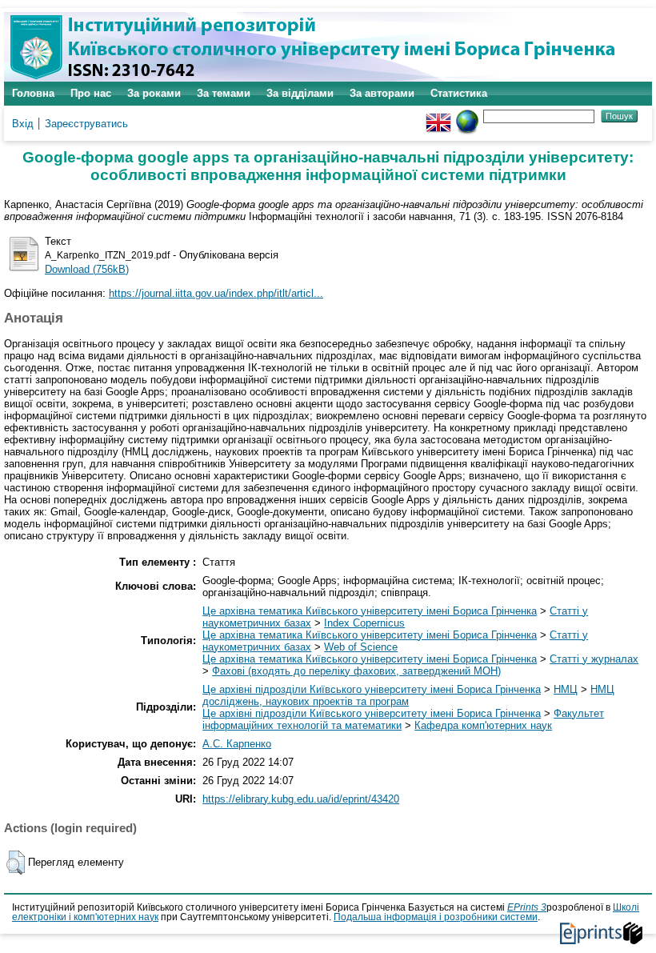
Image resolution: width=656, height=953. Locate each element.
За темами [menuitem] (223, 93)
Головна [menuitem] (33, 93)
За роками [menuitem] (154, 93)
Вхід (23, 124)
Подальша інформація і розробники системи (436, 917)
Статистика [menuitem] (458, 93)
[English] (438, 116)
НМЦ (566, 689)
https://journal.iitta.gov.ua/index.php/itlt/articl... (216, 293)
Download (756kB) (87, 269)
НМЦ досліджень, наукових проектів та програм (408, 695)
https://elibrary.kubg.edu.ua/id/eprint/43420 (300, 799)
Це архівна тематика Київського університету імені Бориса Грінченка (369, 611)
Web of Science (361, 647)
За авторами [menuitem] (382, 93)
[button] (15, 863)
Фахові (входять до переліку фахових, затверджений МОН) (356, 671)
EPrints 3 (526, 907)
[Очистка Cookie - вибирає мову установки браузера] (467, 116)
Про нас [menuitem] (90, 93)
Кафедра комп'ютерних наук (483, 725)
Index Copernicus (364, 623)
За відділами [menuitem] (300, 93)
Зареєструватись (86, 124)
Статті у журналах (594, 659)
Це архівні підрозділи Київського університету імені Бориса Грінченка (371, 689)
